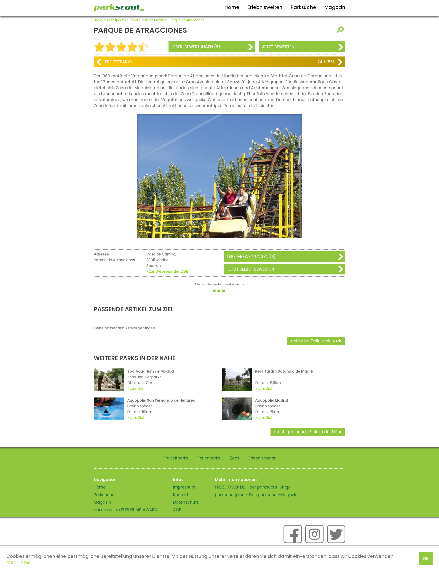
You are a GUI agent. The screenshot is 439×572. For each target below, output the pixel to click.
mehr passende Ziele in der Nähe (309, 432)
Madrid (161, 20)
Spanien (147, 20)
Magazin (334, 7)
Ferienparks (209, 458)
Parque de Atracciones (187, 20)
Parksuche (303, 7)
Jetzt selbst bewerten (250, 269)
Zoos (234, 458)
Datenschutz (186, 502)
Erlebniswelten (264, 7)
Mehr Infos (18, 562)
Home (232, 7)
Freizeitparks (115, 20)
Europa (132, 20)
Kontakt (180, 494)
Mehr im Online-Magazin (318, 341)
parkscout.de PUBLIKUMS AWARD (125, 510)
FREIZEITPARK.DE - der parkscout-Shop (252, 487)
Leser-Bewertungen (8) (196, 47)
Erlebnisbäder (262, 458)
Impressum (184, 487)
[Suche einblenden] (341, 30)
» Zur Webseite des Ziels (167, 271)
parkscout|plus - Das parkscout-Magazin (256, 494)
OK (425, 558)
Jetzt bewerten (278, 47)
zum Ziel (137, 388)
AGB (177, 510)
